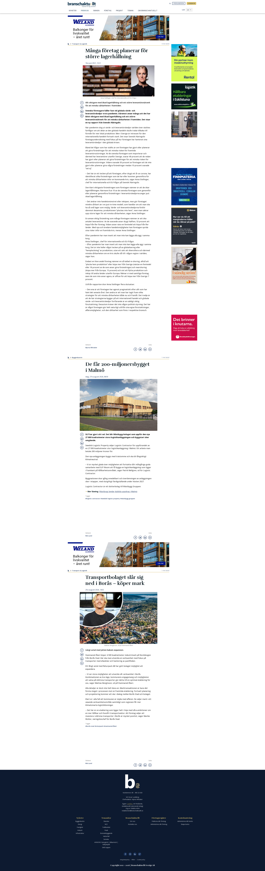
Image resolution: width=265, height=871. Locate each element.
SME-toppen (106, 847)
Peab (106, 830)
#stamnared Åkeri (110, 726)
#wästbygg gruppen (127, 499)
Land (183, 10)
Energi (80, 824)
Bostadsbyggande (106, 833)
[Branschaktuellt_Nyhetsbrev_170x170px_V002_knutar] (184, 328)
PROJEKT (119, 10)
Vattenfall (106, 836)
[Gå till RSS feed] (82, 116)
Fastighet (80, 827)
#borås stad (89, 726)
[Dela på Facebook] (135, 349)
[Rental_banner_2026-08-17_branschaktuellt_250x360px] (184, 62)
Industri (79, 830)
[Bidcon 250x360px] (184, 226)
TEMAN (130, 10)
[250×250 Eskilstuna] (184, 96)
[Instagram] (130, 854)
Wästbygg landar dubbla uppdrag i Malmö (118, 491)
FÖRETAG (107, 10)
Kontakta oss (132, 824)
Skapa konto (185, 824)
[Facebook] (125, 854)
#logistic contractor (92, 499)
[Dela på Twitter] (82, 107)
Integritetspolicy (125, 860)
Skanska (106, 821)
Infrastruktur (80, 833)
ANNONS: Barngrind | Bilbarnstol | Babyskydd (106, 843)
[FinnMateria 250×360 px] (184, 186)
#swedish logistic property (110, 499)
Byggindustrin (77, 357)
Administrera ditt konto (185, 821)
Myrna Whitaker (91, 348)
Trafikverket (106, 827)
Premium (85, 10)
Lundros (129, 804)
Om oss (132, 821)
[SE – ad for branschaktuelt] (184, 124)
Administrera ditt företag (159, 824)
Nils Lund (88, 536)
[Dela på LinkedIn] (82, 111)
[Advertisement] (118, 328)
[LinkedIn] (135, 854)
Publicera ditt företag (159, 821)
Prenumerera (178, 3)
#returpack (99, 726)
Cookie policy (141, 860)
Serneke (106, 839)
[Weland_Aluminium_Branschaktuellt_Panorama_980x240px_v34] (118, 28)
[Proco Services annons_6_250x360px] (184, 265)
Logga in (191, 3)
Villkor (133, 860)
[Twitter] (139, 854)
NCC (106, 824)
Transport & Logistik (79, 44)
